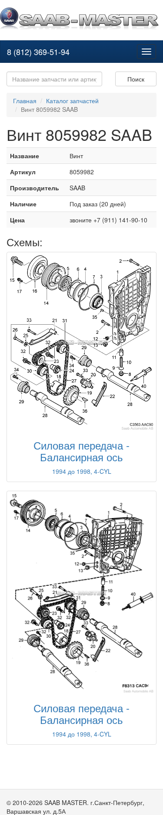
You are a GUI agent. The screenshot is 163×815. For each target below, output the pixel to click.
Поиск (135, 79)
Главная (25, 100)
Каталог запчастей (72, 100)
